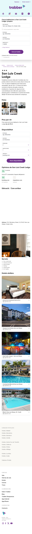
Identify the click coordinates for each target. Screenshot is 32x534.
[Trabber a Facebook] (5, 524)
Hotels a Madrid (6, 430)
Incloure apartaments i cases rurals (11, 29)
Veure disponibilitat (16, 160)
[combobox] (16, 25)
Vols (3, 475)
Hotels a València (6, 444)
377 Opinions (5, 182)
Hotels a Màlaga (6, 449)
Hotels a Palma (6, 447)
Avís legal (4, 520)
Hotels (4, 480)
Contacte (4, 508)
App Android (5, 499)
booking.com (6, 57)
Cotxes (4, 482)
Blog (3, 494)
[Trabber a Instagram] (3, 524)
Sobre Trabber (6, 491)
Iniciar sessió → (26, 1)
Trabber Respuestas (8, 496)
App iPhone (5, 501)
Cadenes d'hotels (6, 460)
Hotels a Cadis (6, 456)
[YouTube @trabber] (11, 524)
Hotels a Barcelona (7, 433)
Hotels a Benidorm (7, 435)
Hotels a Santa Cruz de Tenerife (10, 442)
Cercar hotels (16, 52)
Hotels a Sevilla (6, 438)
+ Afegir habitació (6, 47)
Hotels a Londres (6, 453)
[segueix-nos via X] (8, 524)
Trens (3, 485)
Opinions (15, 182)
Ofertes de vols (6, 478)
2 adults (5, 44)
